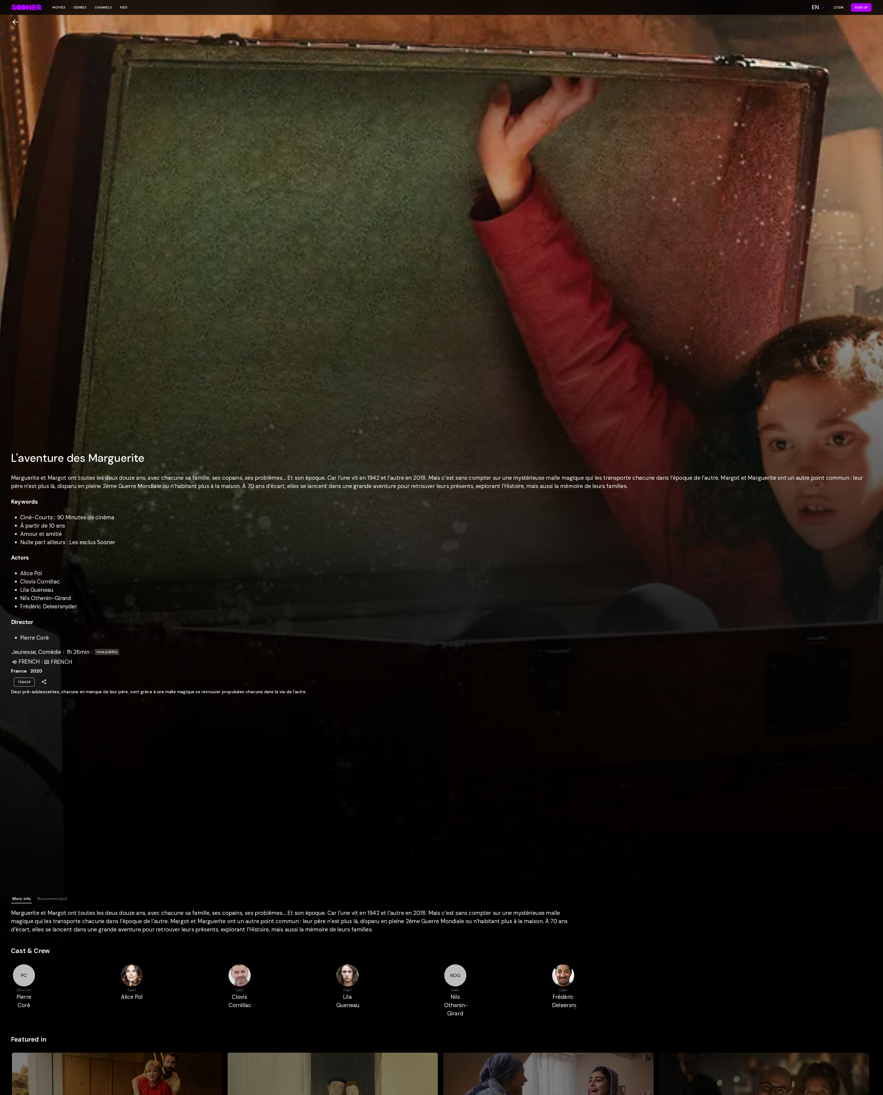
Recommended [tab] (52, 898)
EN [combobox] (815, 7)
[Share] (44, 682)
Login (839, 7)
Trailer (24, 682)
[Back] (13, 22)
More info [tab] (21, 898)
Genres (80, 7)
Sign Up (861, 7)
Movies (58, 7)
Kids (124, 7)
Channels (103, 7)
